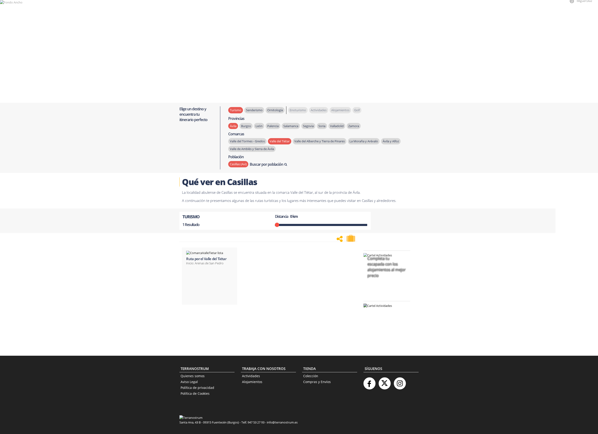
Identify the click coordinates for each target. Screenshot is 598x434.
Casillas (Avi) (238, 164)
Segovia (308, 126)
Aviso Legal (189, 382)
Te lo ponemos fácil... (384, 335)
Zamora (353, 126)
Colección (310, 376)
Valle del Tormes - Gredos (247, 141)
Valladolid (337, 126)
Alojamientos (252, 382)
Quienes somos (193, 376)
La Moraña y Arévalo (363, 141)
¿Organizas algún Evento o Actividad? (384, 311)
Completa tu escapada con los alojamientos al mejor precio (386, 267)
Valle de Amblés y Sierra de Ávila (252, 149)
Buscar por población (266, 164)
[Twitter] (384, 382)
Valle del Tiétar (280, 141)
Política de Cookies (195, 393)
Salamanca (290, 126)
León (259, 126)
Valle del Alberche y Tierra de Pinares (319, 141)
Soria (321, 126)
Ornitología (275, 110)
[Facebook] (369, 382)
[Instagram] (400, 382)
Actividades (251, 376)
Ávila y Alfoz (391, 141)
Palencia (273, 126)
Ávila (233, 126)
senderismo (254, 110)
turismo (235, 110)
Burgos (246, 126)
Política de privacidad (197, 387)
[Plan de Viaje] (351, 238)
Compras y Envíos (317, 382)
